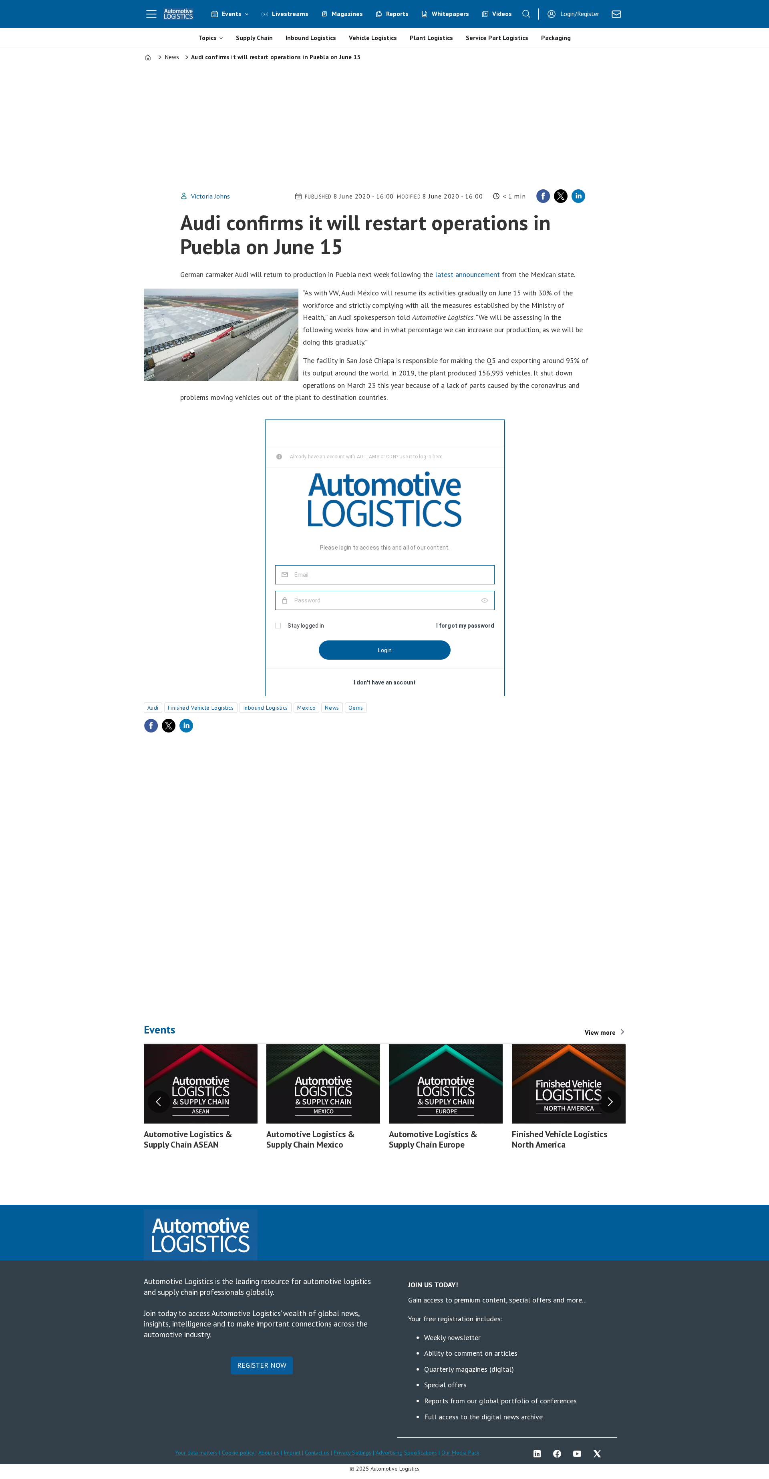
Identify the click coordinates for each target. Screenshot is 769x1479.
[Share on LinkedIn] (578, 196)
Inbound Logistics (311, 38)
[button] (159, 1101)
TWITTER (599, 1454)
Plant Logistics (431, 38)
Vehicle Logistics (373, 38)
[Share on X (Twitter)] (561, 196)
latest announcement (467, 274)
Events (232, 14)
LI (539, 1454)
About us (268, 1452)
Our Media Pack (460, 1452)
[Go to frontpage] (178, 14)
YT (579, 1454)
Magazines (347, 14)
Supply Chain (254, 38)
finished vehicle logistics (201, 707)
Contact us (317, 1452)
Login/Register (579, 14)
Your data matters (196, 1452)
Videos (502, 14)
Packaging (556, 38)
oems (355, 707)
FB (559, 1454)
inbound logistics (265, 707)
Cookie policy (239, 1452)
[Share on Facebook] (543, 196)
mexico (306, 707)
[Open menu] (151, 14)
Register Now (261, 1365)
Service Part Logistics (497, 38)
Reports (397, 14)
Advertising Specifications (406, 1452)
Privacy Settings (352, 1452)
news (332, 707)
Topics (207, 38)
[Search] (526, 14)
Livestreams (290, 14)
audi (153, 707)
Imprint (292, 1452)
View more (600, 1032)
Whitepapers (450, 14)
